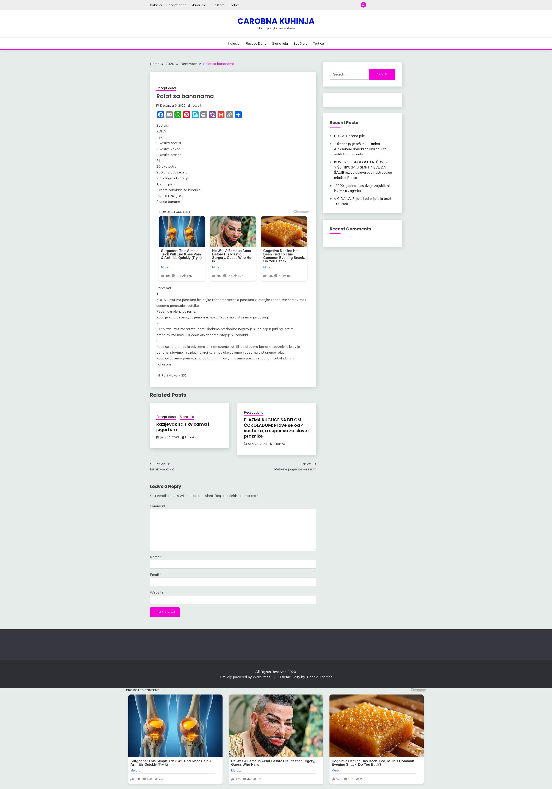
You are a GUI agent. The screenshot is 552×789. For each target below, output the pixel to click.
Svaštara (217, 5)
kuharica (191, 437)
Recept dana (176, 5)
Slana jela (198, 5)
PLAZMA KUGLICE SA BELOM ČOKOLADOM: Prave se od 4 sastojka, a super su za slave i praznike (276, 428)
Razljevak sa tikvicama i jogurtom (182, 427)
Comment (157, 506)
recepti (196, 105)
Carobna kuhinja (276, 21)
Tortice (234, 5)
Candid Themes (319, 677)
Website (156, 592)
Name (156, 557)
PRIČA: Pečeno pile (349, 136)
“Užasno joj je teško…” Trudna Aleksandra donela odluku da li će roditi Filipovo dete (360, 149)
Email (155, 574)
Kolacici (156, 5)
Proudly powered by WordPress (245, 677)
